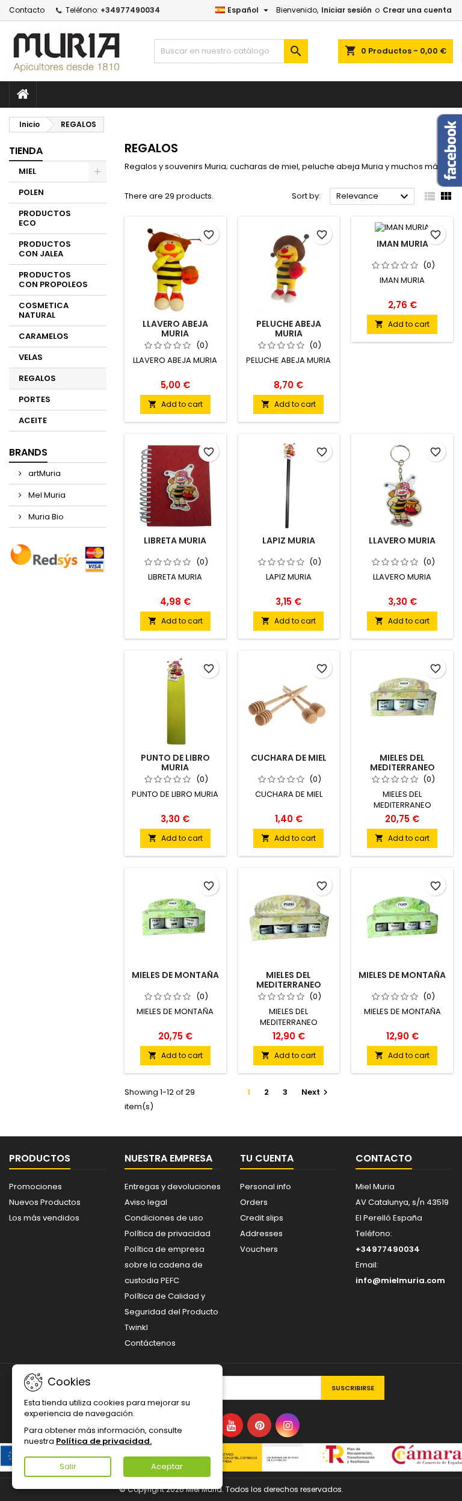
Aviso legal (146, 1202)
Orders (254, 1202)
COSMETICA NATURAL (44, 310)
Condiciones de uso (164, 1218)
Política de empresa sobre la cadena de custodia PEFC (165, 1264)
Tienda (26, 151)
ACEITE (33, 420)
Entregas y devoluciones (173, 1186)
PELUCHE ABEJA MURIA (288, 328)
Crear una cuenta (417, 10)
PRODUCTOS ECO (45, 218)
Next (316, 1092)
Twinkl (136, 1327)
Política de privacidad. (104, 1441)
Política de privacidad (168, 1233)
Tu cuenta (267, 1158)
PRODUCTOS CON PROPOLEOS (53, 279)
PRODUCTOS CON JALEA (45, 248)
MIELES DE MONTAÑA (175, 975)
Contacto (27, 10)
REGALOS (37, 378)
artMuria (43, 473)
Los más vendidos (44, 1218)
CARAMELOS (44, 336)
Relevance (373, 197)
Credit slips (261, 1218)
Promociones (35, 1186)
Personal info (265, 1186)
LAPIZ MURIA (288, 540)
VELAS (31, 357)
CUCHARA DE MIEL (289, 758)
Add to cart (175, 404)
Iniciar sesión (346, 10)
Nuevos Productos (45, 1202)
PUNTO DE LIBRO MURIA (175, 762)
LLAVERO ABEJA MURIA (175, 328)
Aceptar (167, 1466)
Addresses (261, 1233)
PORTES (35, 399)
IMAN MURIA (402, 244)
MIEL (27, 171)
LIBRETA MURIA (175, 540)
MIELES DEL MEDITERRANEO (402, 762)
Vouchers (259, 1249)
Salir (68, 1466)
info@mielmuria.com (400, 1280)
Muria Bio (45, 516)
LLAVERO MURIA (402, 540)
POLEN (31, 192)
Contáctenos (150, 1343)
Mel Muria (46, 495)
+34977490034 (130, 10)
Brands (28, 452)
